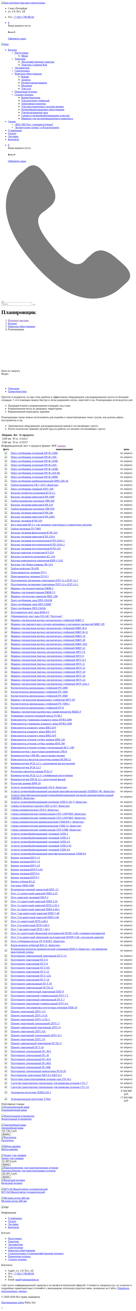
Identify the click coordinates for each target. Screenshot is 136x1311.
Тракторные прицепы (33, 103)
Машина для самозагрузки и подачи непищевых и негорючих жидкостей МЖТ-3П (57, 624)
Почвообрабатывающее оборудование (42, 109)
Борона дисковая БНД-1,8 (25, 861)
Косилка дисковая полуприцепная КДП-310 (36, 548)
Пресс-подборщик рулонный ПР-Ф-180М (34, 477)
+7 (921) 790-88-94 (23, 17)
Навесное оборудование (28, 73)
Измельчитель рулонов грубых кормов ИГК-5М (38, 743)
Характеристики (17, 391)
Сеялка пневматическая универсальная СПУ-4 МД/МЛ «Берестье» (48, 817)
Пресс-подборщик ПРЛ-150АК (28, 608)
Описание (13, 388)
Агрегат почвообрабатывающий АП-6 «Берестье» (39, 787)
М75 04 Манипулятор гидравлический (23, 1192)
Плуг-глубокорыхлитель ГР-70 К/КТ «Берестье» (38, 941)
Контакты (13, 139)
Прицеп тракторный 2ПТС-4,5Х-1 (30, 1019)
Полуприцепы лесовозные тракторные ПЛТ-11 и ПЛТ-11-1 (44, 580)
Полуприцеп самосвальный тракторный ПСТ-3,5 (39, 955)
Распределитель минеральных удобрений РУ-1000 (39, 687)
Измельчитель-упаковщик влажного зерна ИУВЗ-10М (41, 723)
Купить (6, 1134)
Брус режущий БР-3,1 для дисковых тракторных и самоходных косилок (51, 524)
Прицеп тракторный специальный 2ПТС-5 (35, 1023)
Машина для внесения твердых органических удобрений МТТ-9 (47, 656)
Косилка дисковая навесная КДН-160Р (32, 496)
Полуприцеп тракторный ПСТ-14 (30, 979)
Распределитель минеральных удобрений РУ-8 (37, 707)
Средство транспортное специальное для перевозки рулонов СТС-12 (50, 1087)
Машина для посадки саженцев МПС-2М (34, 596)
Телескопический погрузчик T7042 (31, 1099)
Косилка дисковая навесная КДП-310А (33, 536)
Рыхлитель (7, 1140)
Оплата (12, 133)
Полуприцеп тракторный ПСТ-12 (30, 971)
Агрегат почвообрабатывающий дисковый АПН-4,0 (40, 849)
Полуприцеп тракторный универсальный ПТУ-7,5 (39, 995)
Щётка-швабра (9, 1149)
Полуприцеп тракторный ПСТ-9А (30, 967)
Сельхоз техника (24, 94)
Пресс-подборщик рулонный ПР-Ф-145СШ (35, 473)
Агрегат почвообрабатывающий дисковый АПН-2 (39, 833)
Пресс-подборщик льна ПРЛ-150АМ (31, 600)
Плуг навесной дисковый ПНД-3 (29, 897)
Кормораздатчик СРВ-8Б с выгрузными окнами (38, 755)
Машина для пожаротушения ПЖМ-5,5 (33, 592)
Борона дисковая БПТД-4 (25, 873)
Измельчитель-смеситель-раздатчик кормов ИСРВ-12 (41, 759)
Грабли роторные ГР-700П (26, 528)
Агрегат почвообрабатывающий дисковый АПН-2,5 (40, 837)
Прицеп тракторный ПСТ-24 (27, 1047)
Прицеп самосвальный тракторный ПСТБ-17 (36, 1043)
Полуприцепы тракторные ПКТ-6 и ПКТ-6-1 (36, 1075)
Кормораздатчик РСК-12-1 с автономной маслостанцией (43, 763)
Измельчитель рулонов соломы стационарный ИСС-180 (42, 747)
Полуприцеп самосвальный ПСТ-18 (31, 983)
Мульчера (26, 85)
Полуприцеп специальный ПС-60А (31, 1063)
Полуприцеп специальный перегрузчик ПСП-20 (38, 1071)
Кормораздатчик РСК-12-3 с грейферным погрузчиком (42, 775)
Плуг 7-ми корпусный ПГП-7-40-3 (30, 929)
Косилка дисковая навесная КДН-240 (32, 512)
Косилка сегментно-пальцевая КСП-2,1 (33, 492)
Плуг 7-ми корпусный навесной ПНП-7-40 (35, 913)
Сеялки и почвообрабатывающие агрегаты (45, 115)
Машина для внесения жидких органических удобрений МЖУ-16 (48, 636)
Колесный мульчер (11, 1183)
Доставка (13, 136)
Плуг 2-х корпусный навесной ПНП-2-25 (34, 893)
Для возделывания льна (34, 112)
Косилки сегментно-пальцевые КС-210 (33, 556)
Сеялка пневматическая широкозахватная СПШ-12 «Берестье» (46, 825)
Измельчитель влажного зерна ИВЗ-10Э (33, 731)
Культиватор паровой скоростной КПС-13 (34, 889)
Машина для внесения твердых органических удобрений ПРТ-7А (48, 652)
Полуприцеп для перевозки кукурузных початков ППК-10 (44, 1007)
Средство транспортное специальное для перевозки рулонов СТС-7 (49, 1083)
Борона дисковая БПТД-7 (25, 877)
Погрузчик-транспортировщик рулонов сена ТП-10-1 (41, 1079)
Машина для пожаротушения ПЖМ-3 (32, 588)
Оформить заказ (17, 38)
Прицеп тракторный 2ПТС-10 (28, 1039)
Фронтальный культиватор (16, 1119)
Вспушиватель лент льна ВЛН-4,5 (30, 612)
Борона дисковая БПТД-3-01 (27, 869)
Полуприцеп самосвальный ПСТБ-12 (32, 987)
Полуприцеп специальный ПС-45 (30, 1055)
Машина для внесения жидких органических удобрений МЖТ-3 (47, 620)
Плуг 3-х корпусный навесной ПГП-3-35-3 (35, 905)
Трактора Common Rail (34, 64)
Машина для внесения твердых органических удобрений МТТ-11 (48, 664)
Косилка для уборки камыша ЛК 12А (32, 564)
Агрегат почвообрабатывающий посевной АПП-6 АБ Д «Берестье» (49, 801)
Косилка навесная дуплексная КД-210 (32, 552)
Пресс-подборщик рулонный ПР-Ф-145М (34, 461)
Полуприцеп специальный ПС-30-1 (31, 1051)
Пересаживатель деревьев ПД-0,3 (30, 576)
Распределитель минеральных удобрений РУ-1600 (39, 691)
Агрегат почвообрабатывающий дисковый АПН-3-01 (41, 845)
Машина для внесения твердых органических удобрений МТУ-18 (48, 672)
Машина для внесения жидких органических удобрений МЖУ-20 (48, 640)
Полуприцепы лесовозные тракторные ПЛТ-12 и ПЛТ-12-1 (44, 584)
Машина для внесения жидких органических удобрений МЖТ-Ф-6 (49, 628)
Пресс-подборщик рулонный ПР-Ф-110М (34, 453)
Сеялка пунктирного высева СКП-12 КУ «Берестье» (40, 805)
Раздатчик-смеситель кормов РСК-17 (32, 771)
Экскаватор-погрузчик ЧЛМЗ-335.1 (31, 1092)
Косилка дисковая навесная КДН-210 (32, 504)
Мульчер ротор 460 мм (14, 1201)
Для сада (26, 88)
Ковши (25, 76)
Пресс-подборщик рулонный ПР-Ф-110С (34, 457)
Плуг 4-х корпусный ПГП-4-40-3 (29, 921)
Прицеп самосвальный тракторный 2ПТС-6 (36, 1027)
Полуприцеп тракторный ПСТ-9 (29, 963)
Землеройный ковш (12, 1127)
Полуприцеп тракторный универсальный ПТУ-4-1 (39, 1003)
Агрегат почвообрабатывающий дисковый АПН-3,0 (40, 841)
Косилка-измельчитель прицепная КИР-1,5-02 (37, 560)
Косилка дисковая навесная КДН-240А (33, 516)
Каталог (12, 49)
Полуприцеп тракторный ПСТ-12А (31, 975)
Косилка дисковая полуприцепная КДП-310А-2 (38, 544)
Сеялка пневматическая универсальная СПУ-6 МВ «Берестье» (46, 829)
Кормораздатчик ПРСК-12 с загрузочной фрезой (38, 779)
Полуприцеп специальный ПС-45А (31, 1059)
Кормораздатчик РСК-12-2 (26, 767)
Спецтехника (22, 70)
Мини (24, 55)
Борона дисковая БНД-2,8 (25, 865)
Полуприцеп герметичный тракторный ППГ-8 (37, 991)
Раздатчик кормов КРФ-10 (26, 783)
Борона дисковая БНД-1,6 (25, 857)
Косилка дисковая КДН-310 (26, 520)
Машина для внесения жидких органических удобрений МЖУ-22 (48, 648)
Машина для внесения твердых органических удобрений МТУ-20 (48, 675)
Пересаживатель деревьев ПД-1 (29, 572)
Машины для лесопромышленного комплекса (47, 118)
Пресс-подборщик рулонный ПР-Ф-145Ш (34, 469)
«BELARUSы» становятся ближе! (34, 124)
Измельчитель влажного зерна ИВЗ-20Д (33, 727)
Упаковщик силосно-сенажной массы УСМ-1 (36, 715)
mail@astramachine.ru (27, 1279)
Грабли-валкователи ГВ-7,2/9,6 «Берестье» (35, 484)
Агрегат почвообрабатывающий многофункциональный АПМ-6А (48, 853)
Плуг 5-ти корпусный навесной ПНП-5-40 (35, 917)
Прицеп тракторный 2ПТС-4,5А (29, 1015)
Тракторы (20, 58)
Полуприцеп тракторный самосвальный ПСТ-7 (38, 999)
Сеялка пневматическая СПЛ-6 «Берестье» (35, 809)
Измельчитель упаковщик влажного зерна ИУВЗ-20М (41, 719)
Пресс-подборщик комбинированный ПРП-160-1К (39, 481)
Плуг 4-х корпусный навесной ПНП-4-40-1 (35, 909)
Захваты (26, 79)
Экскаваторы (22, 67)
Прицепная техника (26, 91)
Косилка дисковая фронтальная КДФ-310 (34, 532)
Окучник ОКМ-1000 (22, 885)
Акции (12, 121)
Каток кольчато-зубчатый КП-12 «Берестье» (35, 945)
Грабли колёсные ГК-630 (25, 568)
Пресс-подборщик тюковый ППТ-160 (32, 488)
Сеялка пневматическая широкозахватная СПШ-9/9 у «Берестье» (47, 821)
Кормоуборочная (30, 97)
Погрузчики (21, 52)
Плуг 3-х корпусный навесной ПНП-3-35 (34, 901)
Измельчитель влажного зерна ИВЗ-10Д (33, 735)
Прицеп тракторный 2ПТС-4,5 (28, 1011)
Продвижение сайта (12, 1302)
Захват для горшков (12, 1158)
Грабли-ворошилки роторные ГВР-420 (32, 500)
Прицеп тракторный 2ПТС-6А (28, 1031)
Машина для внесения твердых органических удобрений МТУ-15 (48, 668)
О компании (15, 130)
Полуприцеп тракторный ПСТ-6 (29, 959)
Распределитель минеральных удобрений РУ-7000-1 (40, 703)
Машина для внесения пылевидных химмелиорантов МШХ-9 (46, 711)
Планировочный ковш (14, 1110)
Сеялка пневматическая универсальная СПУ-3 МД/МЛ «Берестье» (48, 813)
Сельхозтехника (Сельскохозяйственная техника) (36, 1253)
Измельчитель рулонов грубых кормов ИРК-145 (38, 739)
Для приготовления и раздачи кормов (42, 106)
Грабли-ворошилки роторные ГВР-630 (32, 508)
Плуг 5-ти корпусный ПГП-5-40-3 (30, 925)
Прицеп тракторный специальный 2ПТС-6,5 (36, 1035)
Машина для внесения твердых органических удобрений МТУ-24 (48, 679)
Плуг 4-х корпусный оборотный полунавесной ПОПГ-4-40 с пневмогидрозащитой (58, 933)
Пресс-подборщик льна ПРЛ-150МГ (31, 604)
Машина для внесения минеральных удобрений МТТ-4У (43, 699)
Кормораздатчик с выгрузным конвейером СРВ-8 (39, 751)
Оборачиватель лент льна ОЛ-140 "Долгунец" (37, 616)
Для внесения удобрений (35, 100)
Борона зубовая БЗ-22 (23, 881)
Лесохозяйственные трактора (37, 61)
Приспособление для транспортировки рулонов (28, 1170)
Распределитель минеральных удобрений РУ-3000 (39, 695)
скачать (61, 445)
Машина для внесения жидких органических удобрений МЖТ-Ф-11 (49, 632)
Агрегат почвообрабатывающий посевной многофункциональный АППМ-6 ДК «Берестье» (63, 791)
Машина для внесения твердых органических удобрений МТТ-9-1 (48, 660)
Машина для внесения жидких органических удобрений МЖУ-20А (49, 644)
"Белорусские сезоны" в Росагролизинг (37, 127)
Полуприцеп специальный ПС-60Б (31, 1067)
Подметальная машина (34, 82)
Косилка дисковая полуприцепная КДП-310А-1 (38, 540)
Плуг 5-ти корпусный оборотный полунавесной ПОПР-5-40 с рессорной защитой (57, 937)
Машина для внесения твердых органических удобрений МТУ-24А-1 (50, 683)
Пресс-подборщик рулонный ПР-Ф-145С (34, 465)
